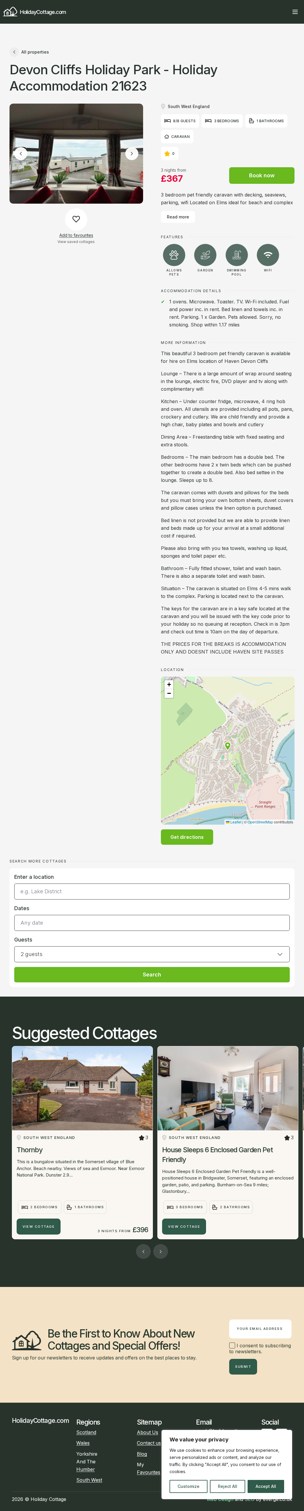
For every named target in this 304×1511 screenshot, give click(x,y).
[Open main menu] (295, 12)
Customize (189, 1486)
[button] (228, 746)
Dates (21, 908)
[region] (227, 1464)
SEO (249, 1499)
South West (89, 1480)
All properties (35, 51)
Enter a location (34, 877)
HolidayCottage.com (43, 12)
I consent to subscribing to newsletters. (260, 1348)
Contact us (149, 1443)
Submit (243, 1366)
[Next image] (131, 153)
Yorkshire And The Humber (86, 1461)
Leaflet (235, 821)
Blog (142, 1454)
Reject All (227, 1486)
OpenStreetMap (260, 821)
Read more (178, 216)
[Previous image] (20, 153)
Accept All (266, 1486)
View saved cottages (76, 241)
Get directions (187, 837)
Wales (83, 1443)
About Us (147, 1432)
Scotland (86, 1432)
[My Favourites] (284, 11)
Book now (262, 175)
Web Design (220, 1499)
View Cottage (39, 1226)
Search (152, 974)
